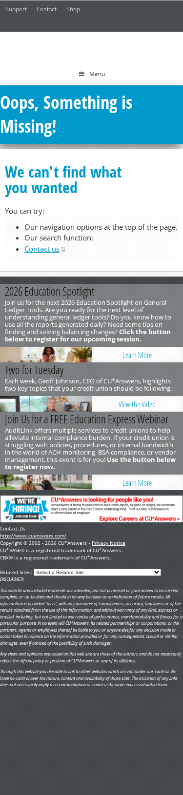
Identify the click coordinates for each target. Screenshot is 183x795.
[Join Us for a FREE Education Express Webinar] (46, 482)
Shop (73, 9)
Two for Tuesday (34, 370)
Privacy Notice (108, 542)
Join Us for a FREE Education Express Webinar (86, 419)
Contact (47, 9)
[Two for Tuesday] (46, 404)
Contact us (42, 249)
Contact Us (12, 528)
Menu (97, 74)
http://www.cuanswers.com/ (33, 535)
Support (16, 9)
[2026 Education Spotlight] (46, 354)
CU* (92, 47)
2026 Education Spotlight (49, 291)
